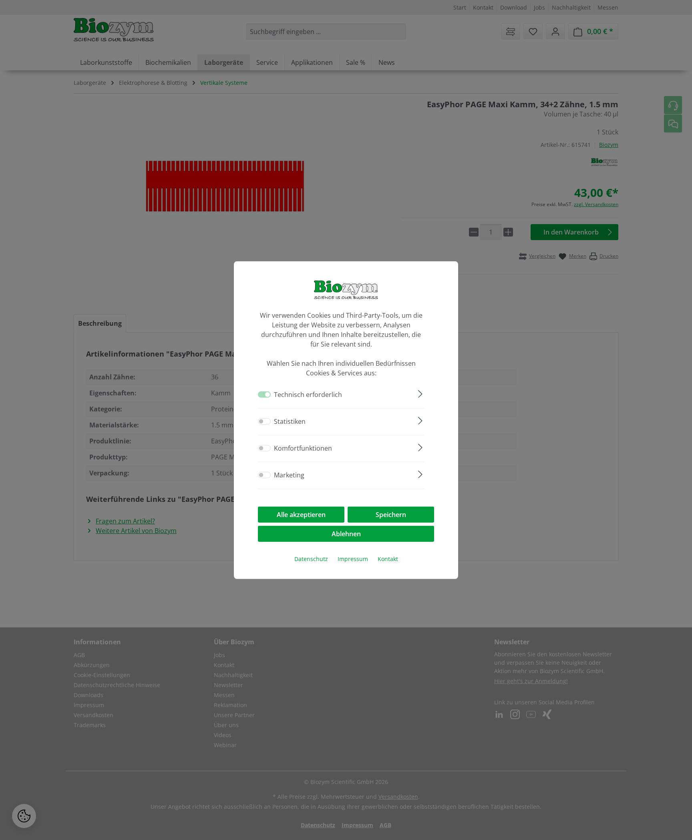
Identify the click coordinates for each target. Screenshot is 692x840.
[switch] (264, 421)
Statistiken (290, 421)
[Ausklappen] (420, 393)
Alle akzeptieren (301, 514)
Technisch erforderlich (308, 394)
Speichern (391, 514)
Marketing (289, 475)
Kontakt (388, 559)
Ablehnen (346, 533)
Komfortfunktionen (303, 448)
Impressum (353, 559)
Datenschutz (311, 559)
